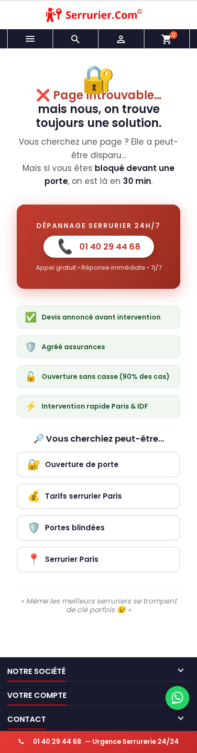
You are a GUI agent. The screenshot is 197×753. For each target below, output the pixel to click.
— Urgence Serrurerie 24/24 (106, 741)
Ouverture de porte (73, 464)
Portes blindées (66, 527)
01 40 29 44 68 (98, 246)
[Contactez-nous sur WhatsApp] (177, 698)
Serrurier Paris (62, 559)
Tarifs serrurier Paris (74, 496)
